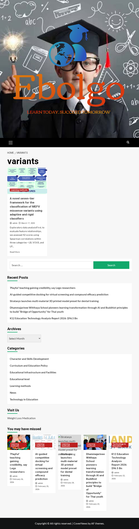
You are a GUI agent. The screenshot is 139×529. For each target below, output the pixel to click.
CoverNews (80, 523)
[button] (10, 142)
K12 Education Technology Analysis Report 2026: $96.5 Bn (44, 318)
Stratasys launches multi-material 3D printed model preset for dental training (54, 301)
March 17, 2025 (28, 223)
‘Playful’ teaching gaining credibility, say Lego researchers (42, 287)
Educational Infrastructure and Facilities (33, 372)
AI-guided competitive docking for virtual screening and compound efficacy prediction (59, 294)
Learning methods (19, 190)
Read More (15, 252)
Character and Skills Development (29, 358)
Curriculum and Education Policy (29, 365)
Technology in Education (24, 399)
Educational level (20, 379)
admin (15, 223)
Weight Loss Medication (21, 418)
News (13, 392)
